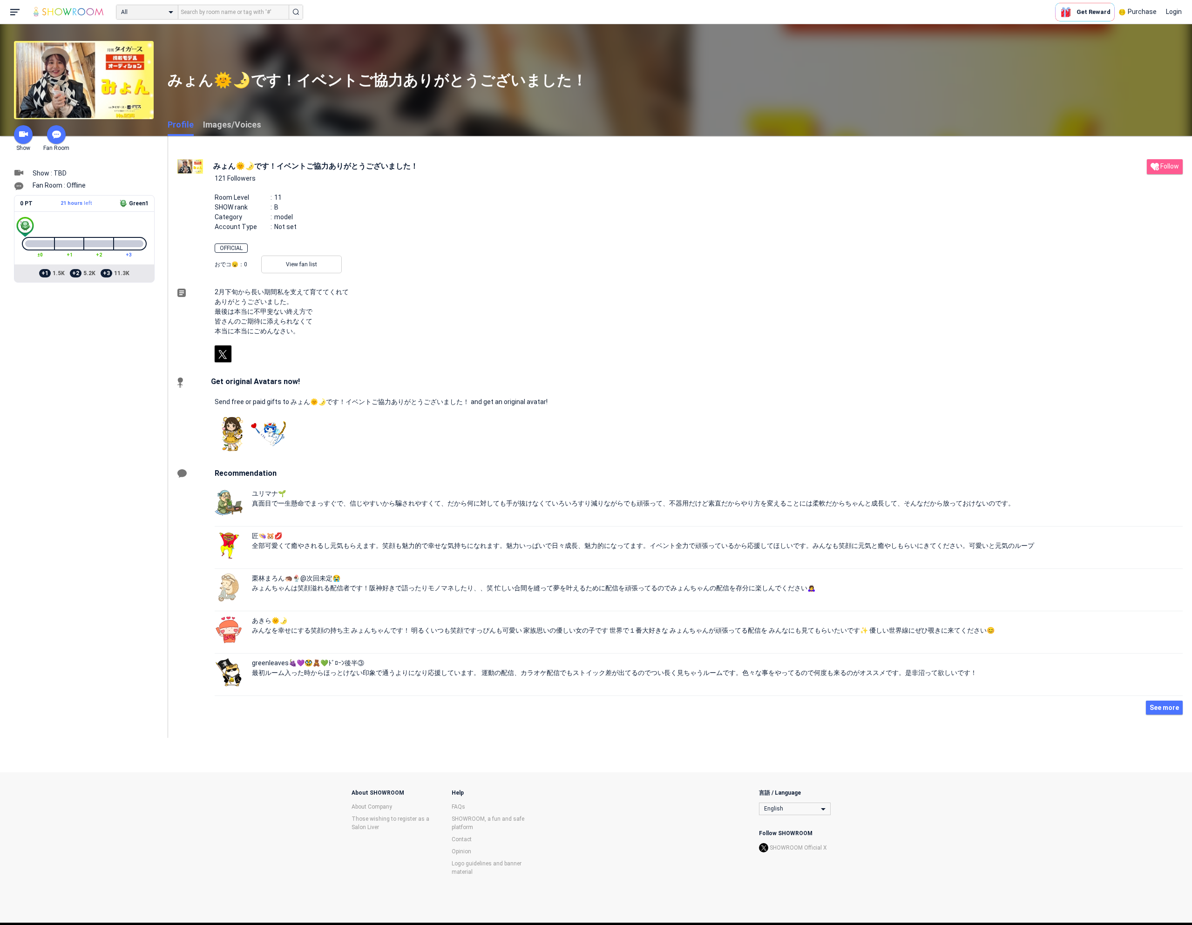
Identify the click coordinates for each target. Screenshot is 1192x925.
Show (23, 148)
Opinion (461, 851)
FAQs (458, 806)
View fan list (301, 264)
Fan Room (56, 148)
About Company (372, 806)
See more (1164, 707)
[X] (223, 353)
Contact (462, 839)
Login (1174, 11)
